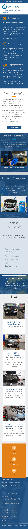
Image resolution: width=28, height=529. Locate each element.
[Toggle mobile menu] (25, 4)
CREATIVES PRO (17, 527)
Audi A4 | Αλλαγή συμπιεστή (14, 389)
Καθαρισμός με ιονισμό (7, 510)
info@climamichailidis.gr (17, 1)
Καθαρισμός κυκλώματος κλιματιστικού (11, 499)
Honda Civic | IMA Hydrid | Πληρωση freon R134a (14, 323)
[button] (14, 250)
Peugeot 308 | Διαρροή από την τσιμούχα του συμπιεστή (14, 425)
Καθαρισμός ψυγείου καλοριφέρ (9, 512)
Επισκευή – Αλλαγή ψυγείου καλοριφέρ (11, 498)
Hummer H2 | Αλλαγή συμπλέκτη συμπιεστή (14, 354)
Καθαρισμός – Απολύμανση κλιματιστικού (11, 509)
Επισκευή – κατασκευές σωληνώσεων (11, 493)
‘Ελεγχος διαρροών (6, 496)
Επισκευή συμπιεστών (7, 495)
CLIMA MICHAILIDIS (14, 525)
